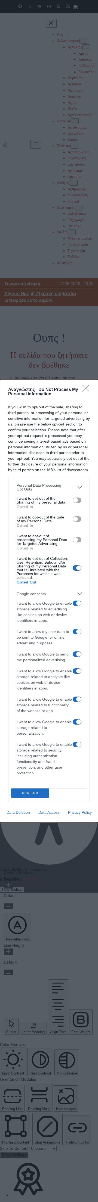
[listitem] (49, 487)
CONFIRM (30, 792)
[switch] (77, 500)
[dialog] (49, 601)
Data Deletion (18, 812)
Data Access (49, 812)
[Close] (87, 390)
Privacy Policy (80, 812)
